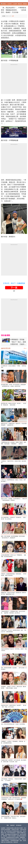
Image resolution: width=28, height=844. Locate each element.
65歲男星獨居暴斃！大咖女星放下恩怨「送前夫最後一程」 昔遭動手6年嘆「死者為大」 (13, 817)
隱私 (8, 825)
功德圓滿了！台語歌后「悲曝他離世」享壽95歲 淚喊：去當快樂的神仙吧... (13, 742)
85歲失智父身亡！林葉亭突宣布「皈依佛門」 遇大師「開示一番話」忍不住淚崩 (13, 706)
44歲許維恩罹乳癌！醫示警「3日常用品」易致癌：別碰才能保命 (14, 649)
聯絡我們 (12, 825)
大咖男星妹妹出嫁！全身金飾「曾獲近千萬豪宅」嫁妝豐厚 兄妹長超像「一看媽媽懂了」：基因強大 (13, 443)
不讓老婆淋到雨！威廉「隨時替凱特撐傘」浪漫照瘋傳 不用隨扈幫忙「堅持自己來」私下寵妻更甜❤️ (14, 798)
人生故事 (15, 3)
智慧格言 (25, 3)
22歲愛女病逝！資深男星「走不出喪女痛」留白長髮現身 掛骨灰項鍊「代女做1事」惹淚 (13, 761)
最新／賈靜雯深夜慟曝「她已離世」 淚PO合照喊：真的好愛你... (14, 668)
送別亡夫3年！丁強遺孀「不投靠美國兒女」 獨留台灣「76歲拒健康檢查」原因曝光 (14, 499)
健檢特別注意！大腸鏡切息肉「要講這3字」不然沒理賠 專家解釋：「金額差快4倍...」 (14, 424)
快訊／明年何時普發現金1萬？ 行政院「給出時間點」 (13, 724)
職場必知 (20, 3)
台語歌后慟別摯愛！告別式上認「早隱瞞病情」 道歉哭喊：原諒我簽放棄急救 (13, 555)
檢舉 (13, 16)
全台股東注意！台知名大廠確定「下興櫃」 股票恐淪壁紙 (13, 366)
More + (25, 348)
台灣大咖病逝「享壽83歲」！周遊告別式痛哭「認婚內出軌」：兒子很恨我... (13, 779)
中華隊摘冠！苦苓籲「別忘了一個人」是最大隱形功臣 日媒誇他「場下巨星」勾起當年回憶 (18, 342)
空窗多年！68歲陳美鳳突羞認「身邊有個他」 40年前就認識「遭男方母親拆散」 (13, 574)
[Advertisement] (14, 80)
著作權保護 (18, 825)
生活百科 (9, 3)
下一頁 (14, 287)
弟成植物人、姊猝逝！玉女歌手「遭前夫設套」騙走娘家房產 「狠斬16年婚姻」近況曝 (13, 687)
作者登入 (4, 3)
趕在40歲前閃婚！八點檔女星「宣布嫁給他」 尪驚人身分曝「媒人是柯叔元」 (13, 518)
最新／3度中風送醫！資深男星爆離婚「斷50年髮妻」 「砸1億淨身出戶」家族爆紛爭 (14, 537)
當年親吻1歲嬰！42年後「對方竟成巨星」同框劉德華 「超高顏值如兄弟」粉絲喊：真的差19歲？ (14, 385)
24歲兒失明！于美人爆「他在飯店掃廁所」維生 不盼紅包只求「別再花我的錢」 (13, 631)
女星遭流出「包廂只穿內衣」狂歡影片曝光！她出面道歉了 (13, 462)
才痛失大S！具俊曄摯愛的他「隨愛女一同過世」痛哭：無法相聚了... (14, 480)
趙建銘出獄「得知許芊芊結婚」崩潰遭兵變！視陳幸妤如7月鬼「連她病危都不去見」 (13, 593)
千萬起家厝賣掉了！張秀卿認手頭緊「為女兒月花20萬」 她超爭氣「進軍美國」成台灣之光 (13, 612)
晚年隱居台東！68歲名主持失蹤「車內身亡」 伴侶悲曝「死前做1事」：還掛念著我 (13, 404)
